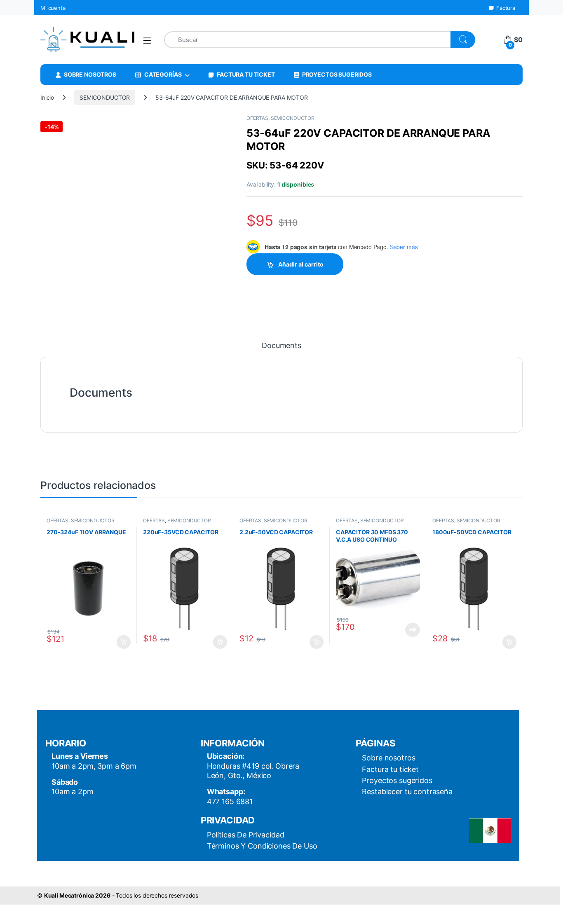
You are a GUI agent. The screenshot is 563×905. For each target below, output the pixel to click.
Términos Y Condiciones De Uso (262, 846)
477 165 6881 (230, 801)
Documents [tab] (281, 346)
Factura (505, 8)
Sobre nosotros (388, 757)
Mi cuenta (53, 8)
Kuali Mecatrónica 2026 (77, 895)
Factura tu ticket (390, 769)
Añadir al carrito (301, 264)
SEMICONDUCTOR (105, 97)
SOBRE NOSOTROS (90, 74)
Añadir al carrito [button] (122, 642)
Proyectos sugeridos (397, 780)
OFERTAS (257, 118)
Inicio (47, 97)
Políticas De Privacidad (245, 834)
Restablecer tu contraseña (407, 791)
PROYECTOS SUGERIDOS (337, 74)
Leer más (412, 630)
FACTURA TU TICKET (246, 74)
